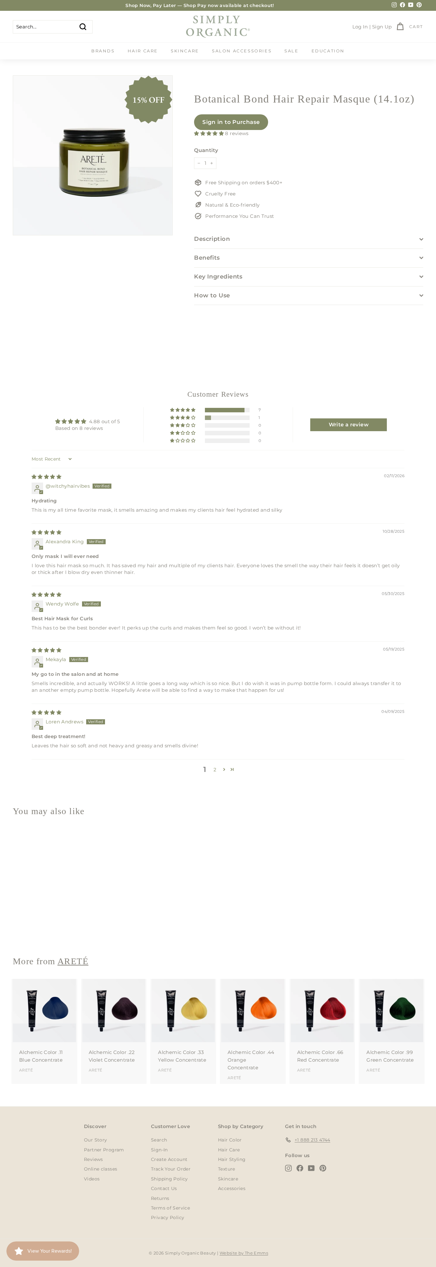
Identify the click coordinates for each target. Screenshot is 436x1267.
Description (212, 238)
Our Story (95, 1140)
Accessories (231, 1188)
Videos (92, 1179)
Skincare (185, 50)
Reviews (93, 1159)
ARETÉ (26, 927)
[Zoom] (92, 155)
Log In (360, 27)
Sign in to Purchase (231, 122)
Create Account (169, 1159)
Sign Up (382, 27)
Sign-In (159, 1150)
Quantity (206, 150)
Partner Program (104, 1150)
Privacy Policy (167, 1217)
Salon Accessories (242, 50)
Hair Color (230, 1140)
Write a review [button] (349, 425)
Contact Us (164, 1188)
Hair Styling (232, 1159)
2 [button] (215, 770)
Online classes (100, 1169)
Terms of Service (170, 1208)
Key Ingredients (218, 276)
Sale (291, 50)
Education (328, 50)
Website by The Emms (244, 1253)
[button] (209, 133)
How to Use (212, 295)
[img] (46, 477)
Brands (103, 50)
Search (159, 1140)
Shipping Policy (169, 1179)
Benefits (207, 257)
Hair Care (143, 50)
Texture (226, 1169)
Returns (160, 1198)
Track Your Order (171, 1169)
